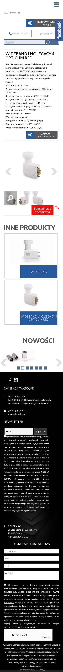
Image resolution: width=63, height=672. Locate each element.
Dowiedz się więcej (26, 669)
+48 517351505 (20, 33)
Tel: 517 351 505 (16, 396)
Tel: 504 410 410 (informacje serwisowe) (28, 403)
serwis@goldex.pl (16, 414)
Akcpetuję (40, 669)
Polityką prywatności (16, 652)
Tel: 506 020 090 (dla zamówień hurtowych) (29, 399)
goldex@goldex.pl (48, 33)
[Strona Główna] (16, 9)
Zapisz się (40, 431)
